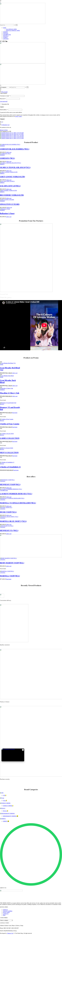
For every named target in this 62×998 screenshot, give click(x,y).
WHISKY (5, 32)
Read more (14, 412)
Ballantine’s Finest (7, 213)
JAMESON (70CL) (7, 158)
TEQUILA (5, 36)
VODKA (5, 37)
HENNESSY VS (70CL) (9, 530)
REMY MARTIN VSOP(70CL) (12, 563)
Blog (4, 915)
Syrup (5, 800)
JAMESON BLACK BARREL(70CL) (14, 149)
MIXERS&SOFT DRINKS (10, 816)
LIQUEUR (5, 38)
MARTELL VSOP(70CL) (10, 576)
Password (3, 98)
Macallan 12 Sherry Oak (9, 393)
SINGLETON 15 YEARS (9, 204)
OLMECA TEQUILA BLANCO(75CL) (15, 167)
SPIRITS (2, 164)
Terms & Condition (7, 911)
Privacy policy (6, 912)
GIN (4, 795)
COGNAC (5, 33)
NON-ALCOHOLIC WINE (13, 30)
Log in (2, 106)
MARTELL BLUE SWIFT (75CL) (13, 521)
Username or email (5, 96)
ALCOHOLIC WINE (11, 29)
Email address (4, 109)
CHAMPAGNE (7, 34)
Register (2, 119)
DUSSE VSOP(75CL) (8, 512)
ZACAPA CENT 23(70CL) (10, 186)
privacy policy (18, 116)
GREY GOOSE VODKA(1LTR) (12, 177)
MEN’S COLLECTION (9, 453)
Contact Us (5, 913)
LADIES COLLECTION (9, 438)
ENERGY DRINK (8, 805)
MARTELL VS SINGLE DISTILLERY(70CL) (18, 503)
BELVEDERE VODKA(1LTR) (12, 195)
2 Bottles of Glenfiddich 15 (10, 467)
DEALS (2, 404)
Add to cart (8, 152)
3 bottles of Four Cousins (9, 424)
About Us (5, 909)
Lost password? (3, 101)
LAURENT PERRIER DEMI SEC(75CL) (16, 494)
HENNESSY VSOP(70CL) (10, 484)
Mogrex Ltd (10, 933)
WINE (4, 27)
